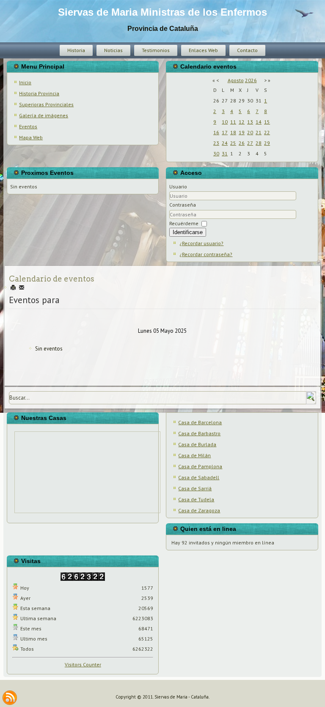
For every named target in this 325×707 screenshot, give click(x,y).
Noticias (113, 50)
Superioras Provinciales (46, 104)
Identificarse (188, 232)
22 (267, 132)
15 (267, 122)
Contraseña (182, 205)
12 (242, 122)
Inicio (25, 82)
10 (225, 122)
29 (267, 143)
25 (233, 143)
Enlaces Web (203, 50)
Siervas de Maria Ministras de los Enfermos (162, 12)
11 (233, 122)
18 (233, 132)
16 (216, 132)
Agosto (236, 80)
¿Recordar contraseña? (205, 254)
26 (242, 143)
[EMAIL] (22, 287)
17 (225, 132)
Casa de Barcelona (200, 422)
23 (216, 143)
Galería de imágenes (43, 115)
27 (250, 143)
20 (250, 132)
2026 (251, 80)
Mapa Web (31, 137)
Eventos (28, 126)
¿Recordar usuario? (201, 243)
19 (242, 132)
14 (259, 122)
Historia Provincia (39, 93)
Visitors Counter (83, 664)
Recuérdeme (183, 223)
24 (225, 143)
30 (216, 153)
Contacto (247, 50)
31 (225, 153)
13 (250, 122)
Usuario (178, 186)
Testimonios (156, 50)
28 (259, 143)
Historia (76, 50)
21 (259, 132)
